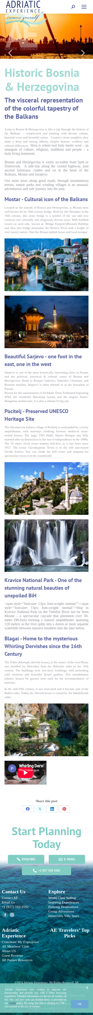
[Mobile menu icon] (83, 6)
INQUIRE (28, 859)
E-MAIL (69, 859)
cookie (12, 1003)
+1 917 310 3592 (49, 870)
